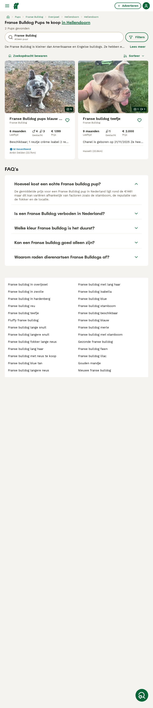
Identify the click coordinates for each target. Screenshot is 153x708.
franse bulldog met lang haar (99, 284)
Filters (140, 37)
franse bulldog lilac (92, 356)
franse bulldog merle (93, 327)
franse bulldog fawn (93, 349)
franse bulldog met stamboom (100, 334)
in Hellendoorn (76, 22)
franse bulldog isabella (95, 291)
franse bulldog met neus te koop (32, 356)
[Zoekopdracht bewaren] (141, 695)
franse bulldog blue (92, 299)
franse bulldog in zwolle (26, 291)
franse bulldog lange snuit (27, 327)
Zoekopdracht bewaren (30, 56)
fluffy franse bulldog (23, 320)
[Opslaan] (67, 120)
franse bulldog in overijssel (28, 284)
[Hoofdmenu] (7, 6)
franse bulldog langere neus (28, 370)
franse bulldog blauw (93, 320)
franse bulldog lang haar (25, 349)
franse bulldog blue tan (25, 363)
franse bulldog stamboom (97, 306)
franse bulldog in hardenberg (29, 299)
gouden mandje (89, 363)
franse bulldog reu (21, 306)
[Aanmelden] (146, 5)
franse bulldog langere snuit (28, 334)
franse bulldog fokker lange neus (32, 342)
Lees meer (137, 47)
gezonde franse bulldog (95, 342)
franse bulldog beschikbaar (98, 313)
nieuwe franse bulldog (94, 370)
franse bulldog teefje (23, 313)
